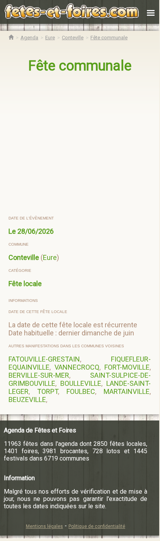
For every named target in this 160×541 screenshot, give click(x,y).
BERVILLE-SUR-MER (39, 375)
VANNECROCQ (76, 367)
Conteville (24, 257)
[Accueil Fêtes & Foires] (11, 37)
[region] (80, 144)
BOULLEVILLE (80, 383)
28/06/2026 (35, 231)
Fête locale (25, 284)
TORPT (47, 391)
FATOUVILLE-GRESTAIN (44, 359)
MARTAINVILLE (127, 391)
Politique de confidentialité (96, 526)
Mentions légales (44, 526)
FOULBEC (80, 391)
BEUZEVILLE (27, 399)
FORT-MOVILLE (127, 367)
